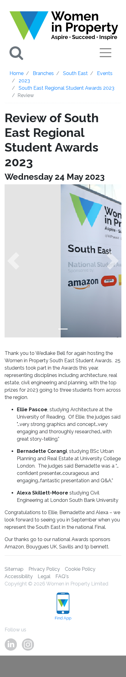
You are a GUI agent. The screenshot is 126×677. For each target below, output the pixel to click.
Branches (43, 73)
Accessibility (19, 576)
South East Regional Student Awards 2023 (66, 88)
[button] (13, 260)
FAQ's (62, 576)
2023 (24, 81)
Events (105, 73)
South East (75, 73)
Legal (44, 576)
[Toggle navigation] (105, 52)
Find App (63, 618)
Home (16, 73)
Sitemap (14, 569)
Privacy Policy (44, 569)
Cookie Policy (80, 569)
